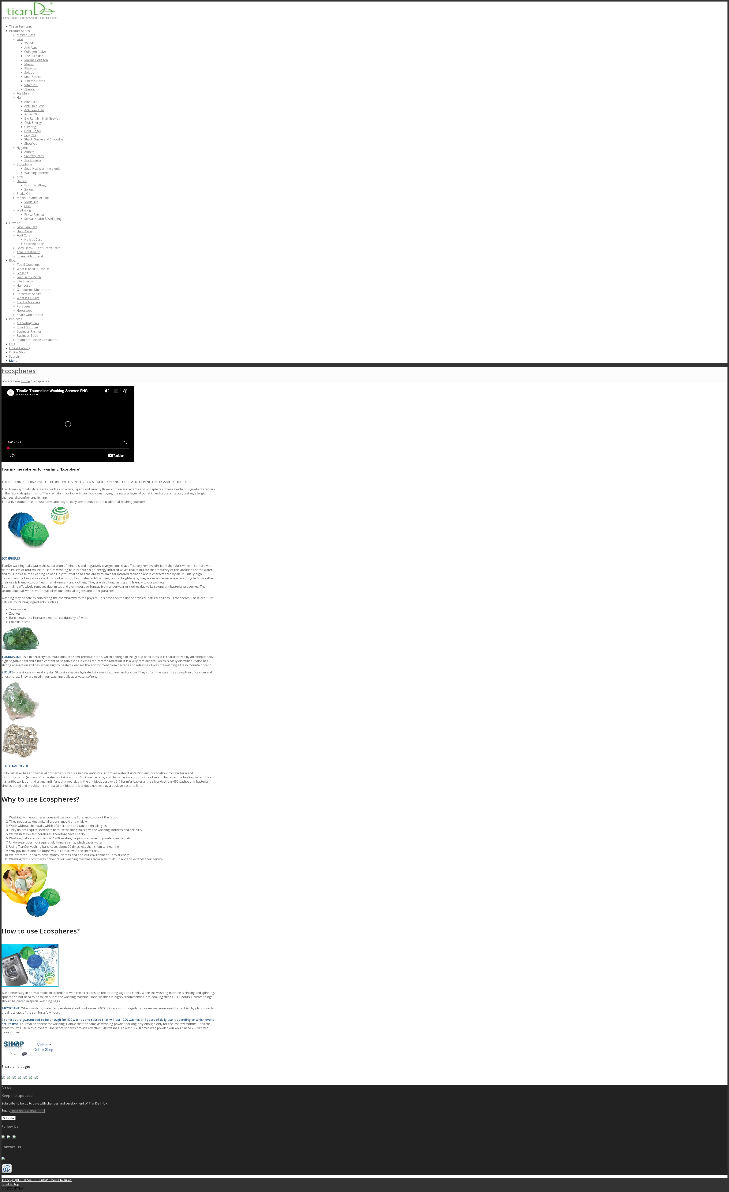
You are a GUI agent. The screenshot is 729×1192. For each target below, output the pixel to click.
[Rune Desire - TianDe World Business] (15, 1137)
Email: (6, 1110)
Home (25, 381)
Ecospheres (19, 371)
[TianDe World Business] (4, 1078)
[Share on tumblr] (31, 1078)
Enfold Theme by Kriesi (55, 1180)
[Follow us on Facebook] (4, 1137)
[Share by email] (37, 1078)
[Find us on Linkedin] (9, 1137)
